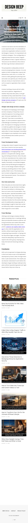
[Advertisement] (13, 472)
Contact (13, 510)
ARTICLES (14, 22)
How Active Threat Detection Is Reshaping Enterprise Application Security (12, 359)
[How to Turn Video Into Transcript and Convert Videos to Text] (14, 374)
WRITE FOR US (6, 510)
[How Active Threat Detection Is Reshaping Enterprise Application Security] (14, 345)
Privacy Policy (21, 510)
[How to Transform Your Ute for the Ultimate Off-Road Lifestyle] (14, 401)
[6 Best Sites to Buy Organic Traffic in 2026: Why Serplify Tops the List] (14, 319)
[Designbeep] (14, 8)
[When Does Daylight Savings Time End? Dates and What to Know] (14, 428)
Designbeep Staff (10, 40)
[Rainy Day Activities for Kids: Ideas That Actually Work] (14, 292)
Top (14, 519)
